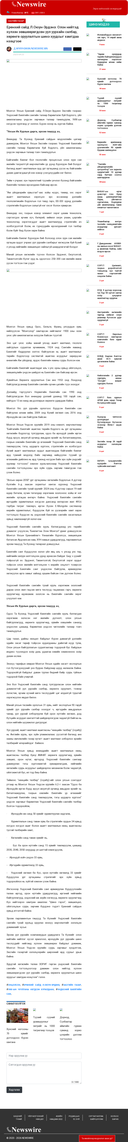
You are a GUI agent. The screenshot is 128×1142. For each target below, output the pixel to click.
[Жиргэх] (77, 49)
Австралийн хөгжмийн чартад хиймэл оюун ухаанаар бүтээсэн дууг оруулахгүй (109, 316)
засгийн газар (72, 985)
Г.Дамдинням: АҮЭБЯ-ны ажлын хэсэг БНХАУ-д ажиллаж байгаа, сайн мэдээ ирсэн (109, 247)
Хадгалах (14, 1089)
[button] (102, 19)
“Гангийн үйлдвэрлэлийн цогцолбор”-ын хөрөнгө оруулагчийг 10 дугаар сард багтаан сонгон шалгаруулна (109, 171)
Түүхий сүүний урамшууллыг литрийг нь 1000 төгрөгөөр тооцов (109, 102)
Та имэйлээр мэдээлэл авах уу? (97, 1138)
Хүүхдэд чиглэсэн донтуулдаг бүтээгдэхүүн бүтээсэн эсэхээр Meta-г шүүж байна (109, 422)
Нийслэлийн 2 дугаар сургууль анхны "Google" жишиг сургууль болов (109, 379)
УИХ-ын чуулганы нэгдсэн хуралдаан (31, 989)
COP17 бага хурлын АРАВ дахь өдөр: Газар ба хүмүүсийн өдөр (109, 400)
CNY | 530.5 (39, 13)
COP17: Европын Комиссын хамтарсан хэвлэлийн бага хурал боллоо (109, 338)
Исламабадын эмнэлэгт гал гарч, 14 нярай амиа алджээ (109, 37)
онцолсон (14, 985)
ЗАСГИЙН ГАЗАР (16, 21)
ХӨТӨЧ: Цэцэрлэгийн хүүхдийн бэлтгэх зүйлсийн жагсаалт (109, 463)
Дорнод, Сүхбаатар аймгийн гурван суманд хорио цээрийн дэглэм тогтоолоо (109, 124)
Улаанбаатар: (20, 13)
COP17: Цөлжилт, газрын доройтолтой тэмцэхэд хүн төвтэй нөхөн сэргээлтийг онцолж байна (109, 270)
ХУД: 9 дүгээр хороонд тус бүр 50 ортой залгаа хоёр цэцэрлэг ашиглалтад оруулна (109, 294)
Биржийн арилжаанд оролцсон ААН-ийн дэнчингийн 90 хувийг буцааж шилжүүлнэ (109, 146)
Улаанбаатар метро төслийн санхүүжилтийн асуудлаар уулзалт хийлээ (109, 225)
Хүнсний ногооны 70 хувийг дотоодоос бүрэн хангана (109, 81)
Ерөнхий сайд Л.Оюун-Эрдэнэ (42, 985)
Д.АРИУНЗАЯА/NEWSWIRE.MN (31, 48)
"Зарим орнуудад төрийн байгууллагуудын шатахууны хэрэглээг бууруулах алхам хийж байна (109, 59)
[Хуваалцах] (68, 49)
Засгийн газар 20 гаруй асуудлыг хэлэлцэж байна (109, 444)
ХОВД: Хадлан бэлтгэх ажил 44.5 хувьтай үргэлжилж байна (109, 359)
